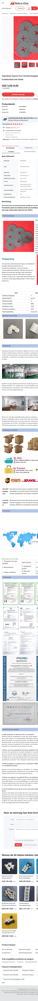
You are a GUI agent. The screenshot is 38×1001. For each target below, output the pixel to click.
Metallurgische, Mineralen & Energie (18, 13)
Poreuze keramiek (7, 949)
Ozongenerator (6, 953)
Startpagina (5, 13)
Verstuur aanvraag (18, 94)
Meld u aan (6, 139)
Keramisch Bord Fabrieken (10, 970)
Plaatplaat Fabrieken (28, 970)
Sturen (18, 845)
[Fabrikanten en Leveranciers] (19, 3)
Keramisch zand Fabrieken (10, 975)
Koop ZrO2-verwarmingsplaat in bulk (13, 979)
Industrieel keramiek (24, 949)
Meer (3, 982)
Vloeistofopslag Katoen (25, 953)
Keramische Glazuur (28, 975)
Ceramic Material (33, 13)
